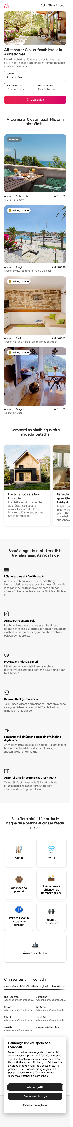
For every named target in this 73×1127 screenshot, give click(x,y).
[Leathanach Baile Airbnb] (6, 5)
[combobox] (35, 77)
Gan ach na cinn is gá (35, 1096)
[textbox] (19, 89)
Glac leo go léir (35, 1087)
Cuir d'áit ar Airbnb (52, 5)
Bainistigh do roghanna (35, 1105)
